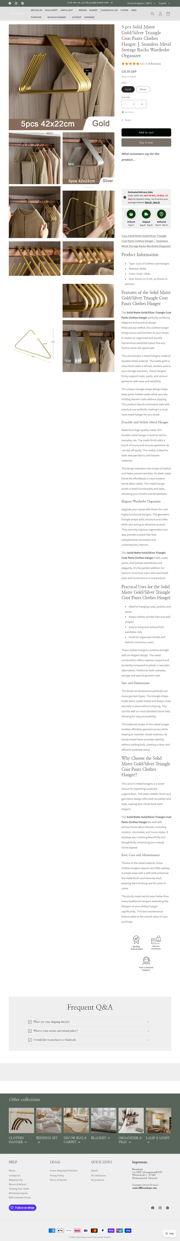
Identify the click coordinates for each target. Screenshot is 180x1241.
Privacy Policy (57, 1175)
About (12, 1170)
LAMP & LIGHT (158, 1138)
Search (94, 1170)
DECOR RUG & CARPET (75, 1140)
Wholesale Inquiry (18, 1193)
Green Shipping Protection (64, 1170)
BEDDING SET (47, 1138)
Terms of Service (58, 1179)
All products (97, 1179)
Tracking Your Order (19, 1188)
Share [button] (128, 120)
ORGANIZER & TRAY (130, 1140)
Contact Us (14, 1175)
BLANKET (98, 1138)
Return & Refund (17, 1184)
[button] (68, 10)
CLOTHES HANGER (16, 1140)
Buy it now (146, 142)
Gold (128, 89)
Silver (143, 89)
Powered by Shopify (102, 1237)
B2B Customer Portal (20, 1197)
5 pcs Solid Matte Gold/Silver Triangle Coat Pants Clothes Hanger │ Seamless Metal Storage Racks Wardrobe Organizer (146, 241)
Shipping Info (16, 1179)
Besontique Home (84, 1237)
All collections (98, 1175)
